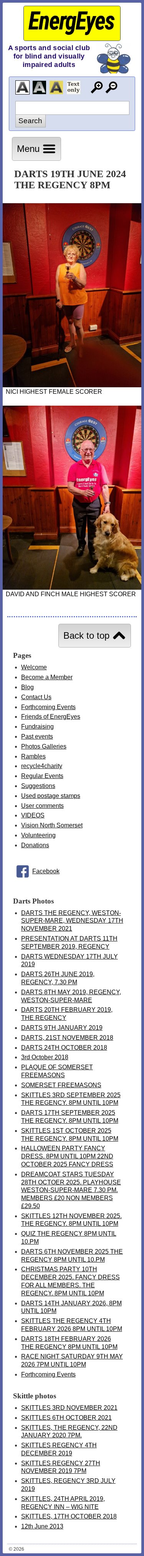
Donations (35, 845)
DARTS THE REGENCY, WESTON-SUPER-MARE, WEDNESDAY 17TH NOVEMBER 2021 (72, 921)
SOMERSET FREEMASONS (61, 1085)
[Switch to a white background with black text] (22, 87)
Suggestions (38, 786)
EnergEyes (71, 21)
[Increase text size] (96, 87)
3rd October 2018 (44, 1057)
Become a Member (47, 677)
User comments (42, 805)
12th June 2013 (42, 1526)
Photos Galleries (43, 746)
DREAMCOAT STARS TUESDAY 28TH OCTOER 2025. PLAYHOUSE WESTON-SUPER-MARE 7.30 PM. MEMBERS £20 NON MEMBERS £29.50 (71, 1190)
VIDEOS (33, 815)
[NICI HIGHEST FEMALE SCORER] (72, 385)
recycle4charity (41, 766)
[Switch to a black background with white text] (39, 87)
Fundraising (37, 726)
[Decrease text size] (111, 87)
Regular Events (42, 776)
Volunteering (38, 835)
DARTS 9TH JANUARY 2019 (62, 1027)
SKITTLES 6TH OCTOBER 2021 (66, 1417)
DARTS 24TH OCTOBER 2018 (64, 1047)
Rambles (33, 756)
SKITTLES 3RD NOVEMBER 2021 (69, 1407)
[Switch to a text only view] (73, 87)
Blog (27, 687)
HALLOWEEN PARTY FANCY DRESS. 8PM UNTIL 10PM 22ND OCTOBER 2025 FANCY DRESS (67, 1156)
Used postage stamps (50, 796)
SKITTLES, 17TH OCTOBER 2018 (69, 1516)
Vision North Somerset (52, 825)
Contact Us (36, 697)
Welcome (34, 667)
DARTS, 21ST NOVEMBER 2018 (67, 1037)
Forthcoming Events (48, 707)
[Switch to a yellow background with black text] (56, 87)
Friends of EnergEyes (50, 716)
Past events (37, 736)
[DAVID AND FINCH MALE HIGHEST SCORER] (72, 587)
